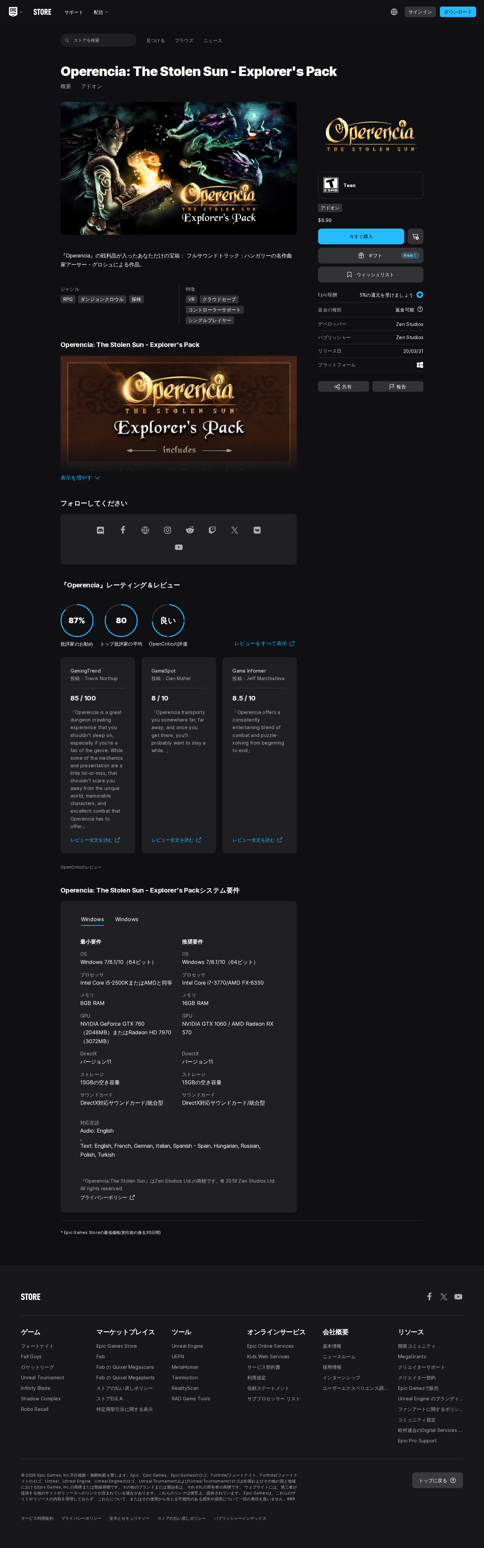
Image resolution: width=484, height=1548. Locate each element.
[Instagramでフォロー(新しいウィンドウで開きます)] (167, 531)
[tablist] (179, 919)
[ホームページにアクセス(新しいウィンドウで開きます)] (145, 531)
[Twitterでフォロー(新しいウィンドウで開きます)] (234, 531)
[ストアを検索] (67, 40)
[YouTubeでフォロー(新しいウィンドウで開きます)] (178, 548)
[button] (179, 477)
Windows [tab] (92, 919)
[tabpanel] (179, 1016)
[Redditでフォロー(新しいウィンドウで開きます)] (190, 531)
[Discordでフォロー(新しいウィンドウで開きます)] (100, 531)
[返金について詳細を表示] (420, 310)
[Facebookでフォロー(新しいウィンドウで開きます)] (122, 531)
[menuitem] (155, 40)
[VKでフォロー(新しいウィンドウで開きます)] (257, 531)
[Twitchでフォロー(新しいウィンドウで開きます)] (212, 531)
